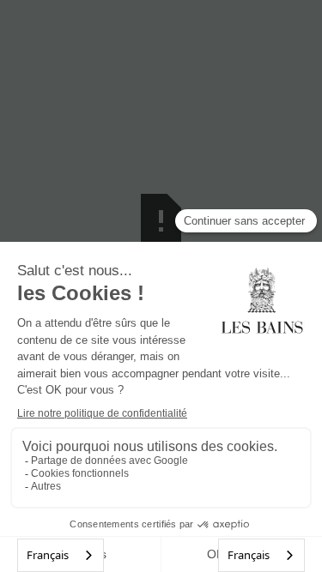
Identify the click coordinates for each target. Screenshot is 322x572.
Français (48, 555)
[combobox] (60, 555)
